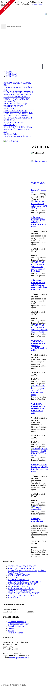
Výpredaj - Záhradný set (37, 520)
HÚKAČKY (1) (10, 134)
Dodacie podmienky (16, 626)
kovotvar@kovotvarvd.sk (19, 658)
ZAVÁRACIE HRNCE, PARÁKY (22, 584)
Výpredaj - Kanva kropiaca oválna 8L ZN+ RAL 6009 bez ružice (39, 468)
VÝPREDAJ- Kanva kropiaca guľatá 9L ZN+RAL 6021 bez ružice (39, 345)
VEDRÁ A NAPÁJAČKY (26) (16, 99)
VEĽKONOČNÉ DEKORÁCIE (21, 595)
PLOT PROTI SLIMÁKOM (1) (16, 115)
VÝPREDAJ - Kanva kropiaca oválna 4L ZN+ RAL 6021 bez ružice (38, 408)
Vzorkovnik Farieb (15, 633)
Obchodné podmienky (17, 622)
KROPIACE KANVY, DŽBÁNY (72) (17, 84)
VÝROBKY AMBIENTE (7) (15, 104)
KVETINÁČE (14, 577)
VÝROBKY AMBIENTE (18, 580)
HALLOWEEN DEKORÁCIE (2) (18, 127)
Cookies (11, 628)
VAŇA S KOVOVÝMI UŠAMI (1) (18, 113)
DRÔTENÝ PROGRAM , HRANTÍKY (24, 582)
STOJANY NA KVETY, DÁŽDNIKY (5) (14, 123)
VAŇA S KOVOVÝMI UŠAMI (21, 589)
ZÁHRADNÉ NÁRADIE (18, 586)
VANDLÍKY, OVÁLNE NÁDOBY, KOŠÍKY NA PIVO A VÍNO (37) (18, 95)
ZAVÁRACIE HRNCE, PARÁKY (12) (18, 88)
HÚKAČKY (13, 597)
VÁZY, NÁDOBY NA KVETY (21, 568)
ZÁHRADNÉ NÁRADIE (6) (16, 111)
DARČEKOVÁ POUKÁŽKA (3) (17, 136)
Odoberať (30, 612)
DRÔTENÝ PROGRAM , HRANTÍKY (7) (14, 107)
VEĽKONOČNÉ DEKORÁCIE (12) (17, 130)
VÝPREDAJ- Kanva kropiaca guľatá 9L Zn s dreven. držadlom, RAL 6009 (39, 284)
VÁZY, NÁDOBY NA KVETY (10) (18, 92)
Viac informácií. (36, 4)
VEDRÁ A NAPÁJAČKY (19, 575)
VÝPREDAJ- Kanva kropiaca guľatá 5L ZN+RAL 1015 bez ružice (39, 222)
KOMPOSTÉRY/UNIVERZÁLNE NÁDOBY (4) (18, 119)
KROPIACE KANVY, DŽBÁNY (22, 566)
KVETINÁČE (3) (11, 101)
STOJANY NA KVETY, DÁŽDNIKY (24, 593)
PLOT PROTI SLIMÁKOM (19, 591)
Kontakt (11, 630)
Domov (9, 72)
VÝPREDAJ (11, 74)
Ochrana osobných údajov (18, 624)
